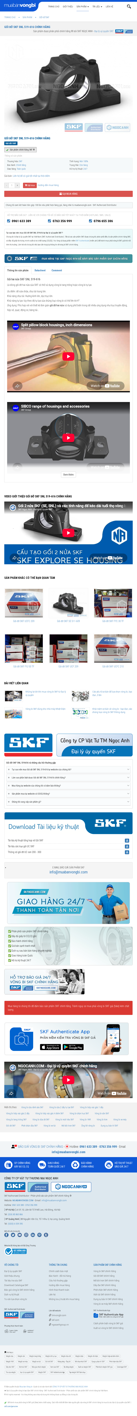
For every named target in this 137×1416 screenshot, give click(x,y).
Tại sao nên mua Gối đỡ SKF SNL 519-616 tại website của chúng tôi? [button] (40, 769)
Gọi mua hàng (70, 193)
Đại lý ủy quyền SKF (13, 1271)
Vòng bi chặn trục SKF (79, 1113)
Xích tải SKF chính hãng (104, 1294)
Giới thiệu (68, 6)
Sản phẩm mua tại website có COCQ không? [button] (29, 793)
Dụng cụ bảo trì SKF (109, 1125)
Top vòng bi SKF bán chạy (77, 1372)
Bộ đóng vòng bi (69, 1367)
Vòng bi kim (102, 1119)
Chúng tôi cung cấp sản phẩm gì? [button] (25, 801)
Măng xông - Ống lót (64, 1362)
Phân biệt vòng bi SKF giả (104, 1367)
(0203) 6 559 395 (15, 1223)
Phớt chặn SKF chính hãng (105, 1290)
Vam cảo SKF (54, 1367)
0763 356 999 (62, 221)
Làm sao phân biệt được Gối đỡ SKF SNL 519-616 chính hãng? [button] (37, 777)
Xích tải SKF (23, 1367)
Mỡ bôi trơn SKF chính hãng (106, 1280)
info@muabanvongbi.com (68, 872)
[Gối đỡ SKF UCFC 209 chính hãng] (24, 603)
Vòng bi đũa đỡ (66, 1356)
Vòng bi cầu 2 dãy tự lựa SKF (61, 1107)
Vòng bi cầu (9, 1356)
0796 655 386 (103, 221)
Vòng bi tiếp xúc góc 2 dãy (17, 1113)
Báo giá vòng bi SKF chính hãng (19, 1290)
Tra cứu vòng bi (11, 1372)
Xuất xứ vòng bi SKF (84, 1367)
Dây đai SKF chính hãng (104, 1285)
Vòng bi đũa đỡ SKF (40, 1119)
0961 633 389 (21, 221)
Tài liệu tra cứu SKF (13, 1280)
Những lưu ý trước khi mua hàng (64, 1299)
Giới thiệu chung (12, 1276)
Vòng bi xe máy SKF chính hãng (108, 1303)
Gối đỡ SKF (11, 1125)
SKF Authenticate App (57, 1372)
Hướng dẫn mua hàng (48, 185)
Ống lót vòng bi (88, 1125)
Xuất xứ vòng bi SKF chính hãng (108, 1328)
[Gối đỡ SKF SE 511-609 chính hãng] (68, 603)
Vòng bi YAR (85, 1119)
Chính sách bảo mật (58, 1271)
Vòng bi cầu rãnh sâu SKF (32, 1107)
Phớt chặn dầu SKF (29, 1125)
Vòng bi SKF (42, 1372)
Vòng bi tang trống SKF (16, 1119)
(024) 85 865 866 (15, 1214)
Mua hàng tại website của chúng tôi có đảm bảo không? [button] (35, 785)
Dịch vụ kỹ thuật (11, 1294)
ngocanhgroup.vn (60, 1324)
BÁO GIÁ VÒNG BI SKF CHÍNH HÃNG (40, 1146)
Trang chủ (53, 6)
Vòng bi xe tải (50, 1125)
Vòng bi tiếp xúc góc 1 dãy (91, 1107)
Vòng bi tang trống (35, 1356)
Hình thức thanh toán (59, 1290)
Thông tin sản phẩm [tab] (18, 270)
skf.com (55, 1320)
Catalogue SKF (122, 1367)
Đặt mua (31, 185)
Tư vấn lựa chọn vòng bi (15, 1299)
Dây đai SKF (10, 1367)
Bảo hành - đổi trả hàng (60, 1276)
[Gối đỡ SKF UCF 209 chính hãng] (68, 648)
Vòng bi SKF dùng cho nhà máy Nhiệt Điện (45, 709)
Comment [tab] (57, 270)
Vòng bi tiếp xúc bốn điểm (110, 1356)
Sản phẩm (82, 6)
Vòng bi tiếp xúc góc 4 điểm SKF (49, 1113)
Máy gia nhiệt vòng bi (39, 1367)
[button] (129, 6)
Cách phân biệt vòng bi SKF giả (108, 1323)
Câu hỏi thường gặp (58, 1280)
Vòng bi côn (21, 1356)
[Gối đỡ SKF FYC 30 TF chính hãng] (113, 603)
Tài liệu (96, 6)
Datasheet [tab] (40, 270)
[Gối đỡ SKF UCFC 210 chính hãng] (113, 648)
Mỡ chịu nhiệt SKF (81, 1362)
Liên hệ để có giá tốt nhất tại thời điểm (31, 175)
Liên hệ (109, 6)
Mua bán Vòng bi (25, 1387)
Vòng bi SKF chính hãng (104, 1271)
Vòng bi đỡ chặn (93, 1356)
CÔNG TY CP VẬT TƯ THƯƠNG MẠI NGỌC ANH (70, 1387)
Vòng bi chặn (79, 1356)
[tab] (68, 769)
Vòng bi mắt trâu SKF (64, 1119)
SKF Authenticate (82, 241)
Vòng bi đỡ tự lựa (51, 1356)
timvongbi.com (58, 1315)
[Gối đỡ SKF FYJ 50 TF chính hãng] (24, 648)
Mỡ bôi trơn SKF (68, 1125)
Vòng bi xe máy (119, 1119)
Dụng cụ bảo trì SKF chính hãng (108, 1299)
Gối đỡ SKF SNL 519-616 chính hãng (27, 27)
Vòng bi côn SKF (102, 1113)
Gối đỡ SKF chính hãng (104, 1276)
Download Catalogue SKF (16, 1285)
